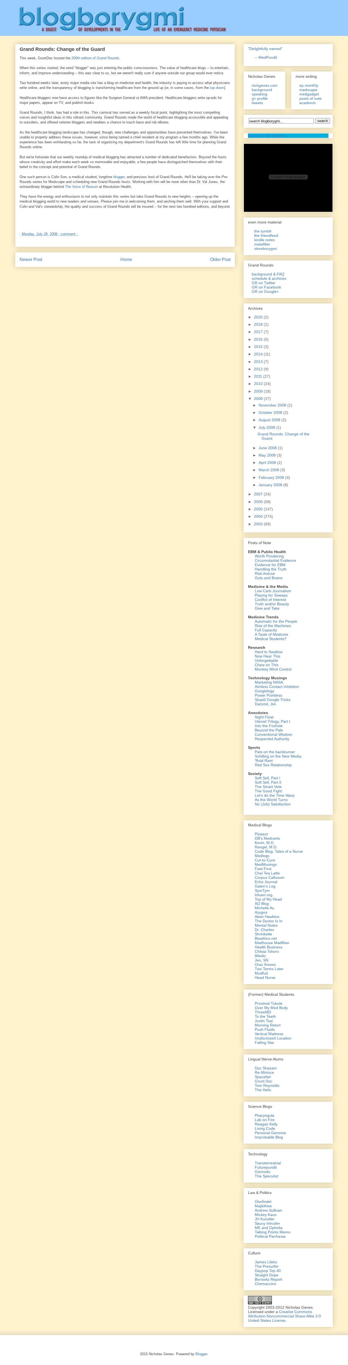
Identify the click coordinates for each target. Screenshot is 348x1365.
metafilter (262, 244)
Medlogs (262, 856)
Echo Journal (266, 882)
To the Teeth (265, 1016)
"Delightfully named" (265, 48)
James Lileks (266, 1262)
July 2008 (267, 427)
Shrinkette (263, 934)
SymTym (262, 890)
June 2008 (268, 448)
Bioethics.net (266, 938)
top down (217, 88)
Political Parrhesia (270, 1236)
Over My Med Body (271, 1008)
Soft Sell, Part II (268, 782)
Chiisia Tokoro (267, 951)
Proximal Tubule (268, 1003)
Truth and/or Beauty (272, 604)
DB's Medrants (267, 838)
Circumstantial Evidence (275, 560)
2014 (259, 354)
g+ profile (260, 98)
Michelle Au (264, 908)
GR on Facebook (266, 287)
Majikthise (263, 1206)
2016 (259, 339)
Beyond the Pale (269, 730)
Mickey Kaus (265, 1214)
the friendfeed (266, 235)
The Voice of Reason (81, 187)
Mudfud (261, 973)
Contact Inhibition (284, 686)
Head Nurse (265, 977)
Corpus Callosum (269, 877)
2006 (259, 502)
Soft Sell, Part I (267, 778)
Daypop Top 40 (268, 1270)
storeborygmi (265, 248)
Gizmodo (262, 1171)
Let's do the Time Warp (274, 795)
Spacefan (263, 1077)
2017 (259, 332)
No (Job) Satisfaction (273, 804)
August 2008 (270, 420)
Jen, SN (261, 960)
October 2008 (271, 412)
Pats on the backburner (275, 752)
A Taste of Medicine (271, 634)
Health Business (268, 947)
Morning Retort (268, 1025)
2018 (259, 324)
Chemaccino (265, 1284)
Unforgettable (266, 660)
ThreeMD (263, 1012)
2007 (259, 494)
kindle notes (264, 240)
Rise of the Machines (273, 625)
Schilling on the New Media (278, 756)
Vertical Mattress (269, 1034)
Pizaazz (261, 834)
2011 (258, 376)
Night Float (264, 717)
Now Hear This (267, 656)
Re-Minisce (264, 1072)
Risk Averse (265, 573)
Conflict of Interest (270, 599)
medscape (308, 90)
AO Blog (262, 903)
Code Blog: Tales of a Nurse (279, 851)
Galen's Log (265, 886)
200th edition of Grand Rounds (95, 58)
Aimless (261, 686)
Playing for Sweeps (271, 595)
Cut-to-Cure (265, 860)
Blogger (201, 1354)
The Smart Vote (268, 786)
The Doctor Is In (268, 921)
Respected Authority (272, 739)
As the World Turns (271, 800)
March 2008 (269, 470)
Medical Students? (271, 639)
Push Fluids (265, 1029)
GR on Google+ (265, 291)
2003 (259, 524)
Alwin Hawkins (267, 916)
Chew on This (266, 665)
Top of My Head (268, 899)
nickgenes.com (265, 85)
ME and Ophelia (268, 1228)
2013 (259, 361)
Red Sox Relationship (273, 765)
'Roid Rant (264, 760)
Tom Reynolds (267, 1085)
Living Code (265, 1128)
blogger (119, 177)
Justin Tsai (264, 1021)
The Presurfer (267, 1266)
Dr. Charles (264, 929)
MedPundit (268, 57)
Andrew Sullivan (268, 1210)
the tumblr (263, 231)
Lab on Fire (265, 1120)
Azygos (261, 912)
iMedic (260, 956)
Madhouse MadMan (272, 943)
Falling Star (264, 1042)
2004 (259, 516)
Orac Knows (265, 964)
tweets (257, 103)
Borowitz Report (268, 1279)
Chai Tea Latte (267, 873)
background (262, 90)
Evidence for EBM (270, 565)
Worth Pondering (269, 556)
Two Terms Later (269, 969)
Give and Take (267, 608)
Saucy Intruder (267, 1223)
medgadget (309, 94)
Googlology (264, 691)
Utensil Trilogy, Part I (272, 721)
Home (126, 259)
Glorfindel (263, 1201)
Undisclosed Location (273, 1038)
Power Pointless (268, 695)
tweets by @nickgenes (267, 136)
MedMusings (266, 864)
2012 (259, 369)
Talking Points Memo (272, 1232)
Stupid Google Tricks (272, 699)
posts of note (310, 98)
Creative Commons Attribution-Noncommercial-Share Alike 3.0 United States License (284, 1316)
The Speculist (266, 1176)
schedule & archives (269, 278)
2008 (259, 398)
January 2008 (271, 485)
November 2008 (273, 405)
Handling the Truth (271, 569)
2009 (259, 391)
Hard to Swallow (268, 652)
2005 (259, 509)
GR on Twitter (263, 283)
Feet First (263, 869)
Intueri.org (263, 895)
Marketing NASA (269, 682)
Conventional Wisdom (273, 734)
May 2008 (268, 455)
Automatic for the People (276, 621)
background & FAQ (268, 274)
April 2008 (268, 462)
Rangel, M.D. (266, 847)
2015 (259, 347)
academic (307, 103)
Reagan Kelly (266, 1124)
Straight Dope (266, 1275)
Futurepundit (266, 1167)
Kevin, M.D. (265, 842)
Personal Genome (270, 1133)
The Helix (263, 1090)
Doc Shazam (266, 1068)
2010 (259, 383)
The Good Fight (268, 791)
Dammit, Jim (265, 704)
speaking (259, 94)
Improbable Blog (269, 1137)
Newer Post (31, 259)
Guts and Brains (268, 578)
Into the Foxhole (269, 726)
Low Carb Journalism (273, 591)
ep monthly (308, 85)
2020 (259, 317)
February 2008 (272, 477)
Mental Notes (266, 925)
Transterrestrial (268, 1163)
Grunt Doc (263, 1081)
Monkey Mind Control (273, 669)
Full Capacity (266, 630)
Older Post (220, 259)
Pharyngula (264, 1115)
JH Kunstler (265, 1219)
